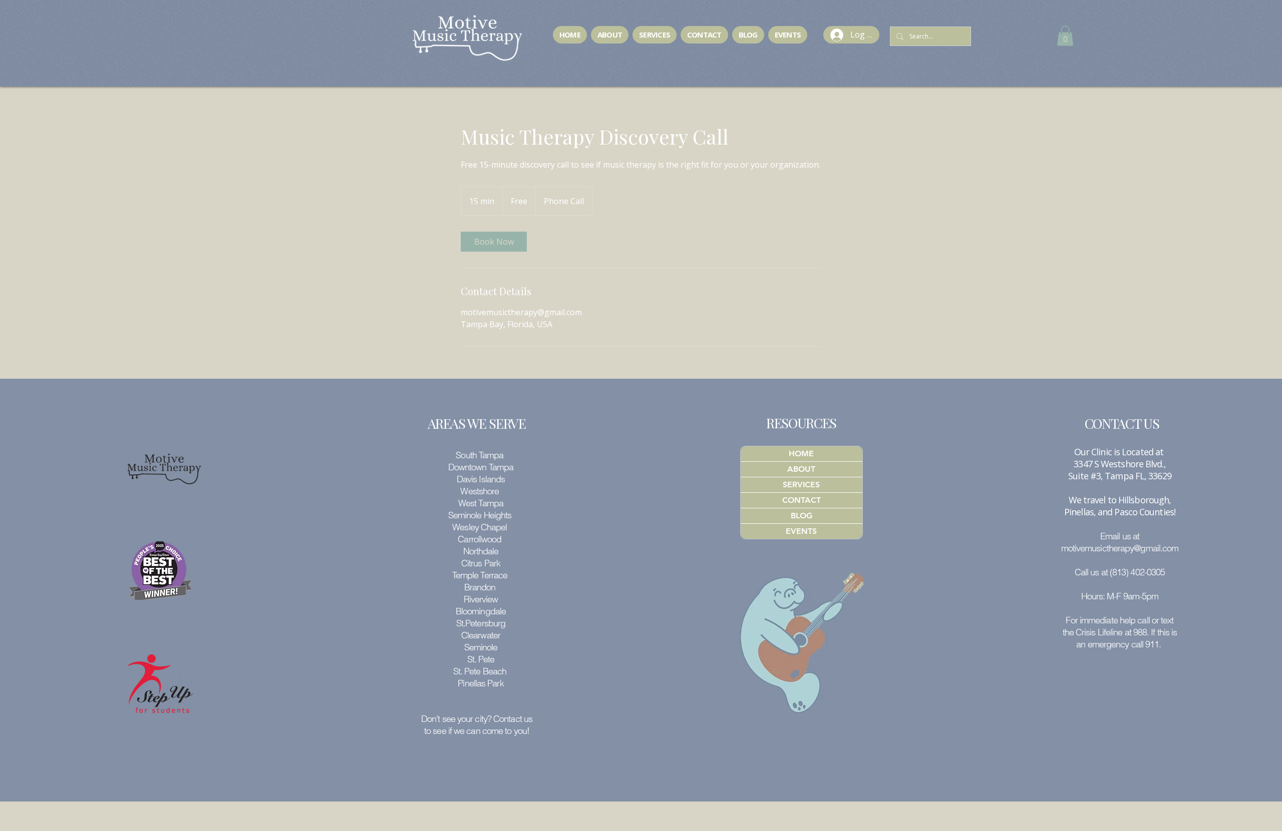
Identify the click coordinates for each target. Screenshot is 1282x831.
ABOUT (801, 469)
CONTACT (801, 500)
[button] (1065, 36)
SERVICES (801, 484)
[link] (494, 242)
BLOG (801, 515)
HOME (801, 453)
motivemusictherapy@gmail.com (1120, 548)
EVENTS (801, 531)
